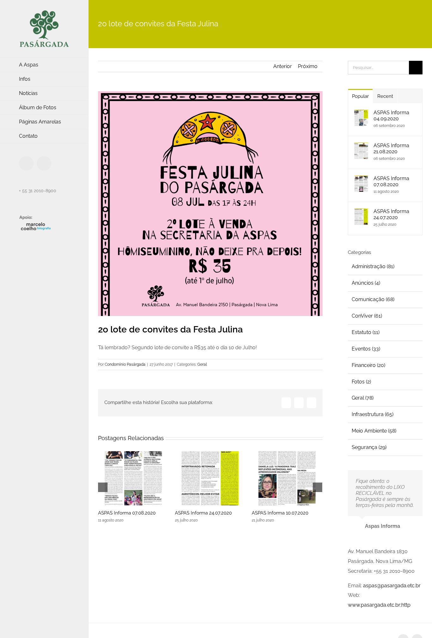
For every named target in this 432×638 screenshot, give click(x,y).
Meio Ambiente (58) (374, 431)
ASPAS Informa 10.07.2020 (280, 513)
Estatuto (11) (366, 332)
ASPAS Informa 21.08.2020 (391, 148)
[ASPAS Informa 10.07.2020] (287, 478)
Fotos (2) (361, 382)
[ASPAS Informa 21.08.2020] (361, 147)
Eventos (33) (366, 349)
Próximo (308, 66)
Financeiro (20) (368, 365)
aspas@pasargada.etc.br (392, 586)
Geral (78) (362, 398)
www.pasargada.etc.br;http (379, 605)
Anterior (282, 66)
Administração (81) (373, 266)
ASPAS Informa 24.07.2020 (203, 513)
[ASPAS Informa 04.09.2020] (361, 114)
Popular (360, 96)
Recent (385, 96)
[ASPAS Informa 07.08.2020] (133, 478)
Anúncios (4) (366, 283)
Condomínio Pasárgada (125, 364)
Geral (202, 364)
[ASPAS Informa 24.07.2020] (210, 478)
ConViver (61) (367, 316)
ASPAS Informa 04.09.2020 (391, 116)
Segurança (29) (369, 447)
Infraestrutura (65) (372, 414)
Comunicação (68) (373, 299)
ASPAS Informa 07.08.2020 (127, 513)
